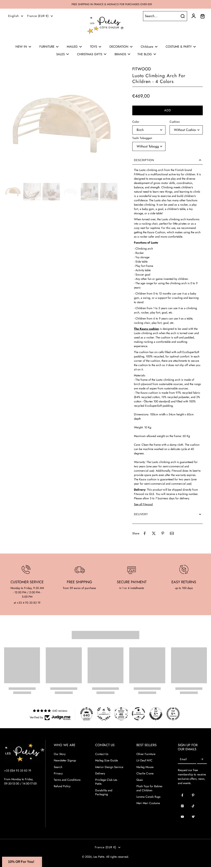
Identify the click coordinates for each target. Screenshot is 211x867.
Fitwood (141, 69)
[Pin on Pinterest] (162, 533)
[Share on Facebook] (144, 533)
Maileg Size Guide (106, 760)
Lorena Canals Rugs (148, 797)
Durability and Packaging (103, 792)
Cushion (175, 122)
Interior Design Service (109, 767)
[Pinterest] (193, 795)
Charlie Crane (145, 773)
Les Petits (98, 857)
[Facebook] (182, 795)
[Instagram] (182, 805)
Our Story (60, 754)
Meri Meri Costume (148, 803)
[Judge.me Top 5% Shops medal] (155, 713)
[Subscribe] (202, 759)
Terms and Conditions (67, 780)
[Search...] (182, 16)
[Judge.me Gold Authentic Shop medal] (103, 713)
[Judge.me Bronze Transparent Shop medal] (138, 713)
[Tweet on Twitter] (153, 533)
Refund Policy (62, 786)
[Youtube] (182, 816)
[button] (167, 110)
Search (58, 767)
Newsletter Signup (65, 760)
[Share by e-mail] (171, 533)
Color (135, 122)
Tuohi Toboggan (142, 138)
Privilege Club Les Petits (106, 782)
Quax (139, 780)
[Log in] (193, 16)
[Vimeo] (193, 816)
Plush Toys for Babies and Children (149, 788)
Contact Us (101, 754)
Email (183, 759)
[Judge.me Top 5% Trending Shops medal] (173, 713)
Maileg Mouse (145, 767)
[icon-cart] (202, 16)
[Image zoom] (61, 123)
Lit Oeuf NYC (144, 760)
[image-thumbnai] (13, 191)
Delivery (100, 773)
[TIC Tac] (193, 805)
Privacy (58, 773)
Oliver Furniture (145, 754)
